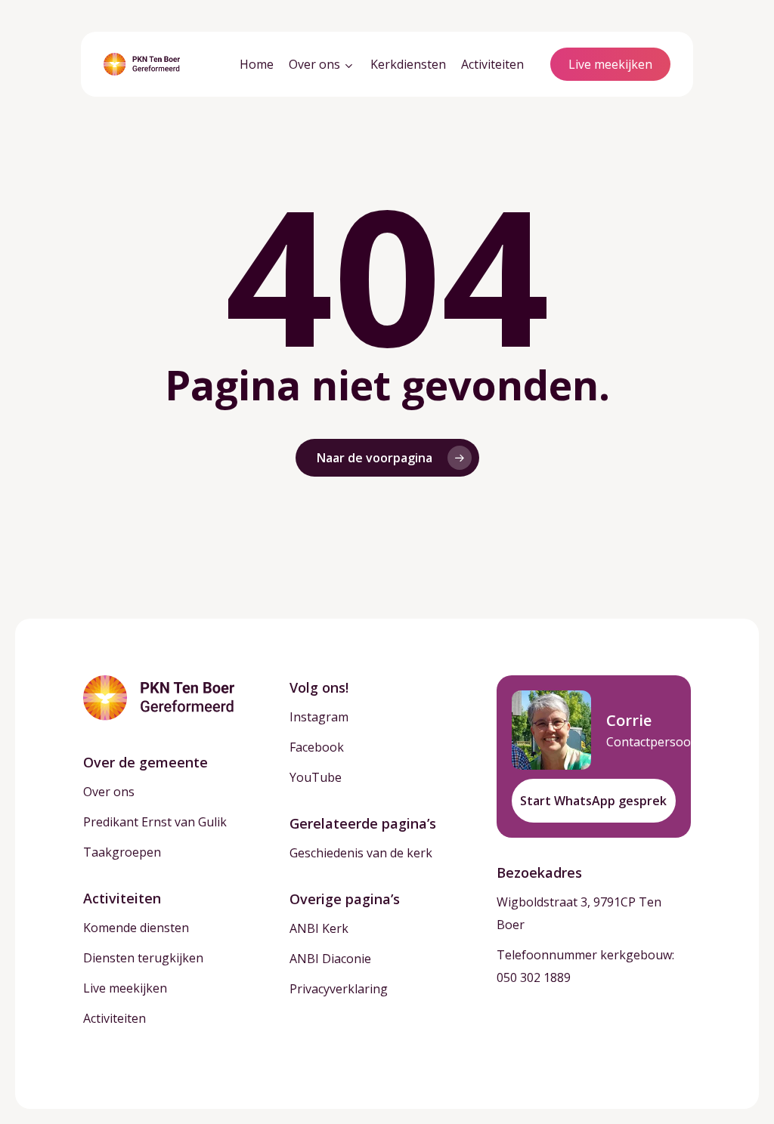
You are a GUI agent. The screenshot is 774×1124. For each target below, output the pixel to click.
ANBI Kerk (318, 928)
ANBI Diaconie (330, 958)
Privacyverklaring (338, 988)
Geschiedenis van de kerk (360, 853)
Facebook (316, 747)
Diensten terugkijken (143, 958)
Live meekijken (125, 988)
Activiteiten (114, 1018)
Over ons (109, 791)
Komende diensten (136, 927)
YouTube (315, 777)
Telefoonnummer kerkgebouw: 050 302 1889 (585, 966)
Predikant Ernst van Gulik (155, 822)
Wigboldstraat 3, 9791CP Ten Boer (579, 913)
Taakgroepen (122, 852)
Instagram (318, 717)
